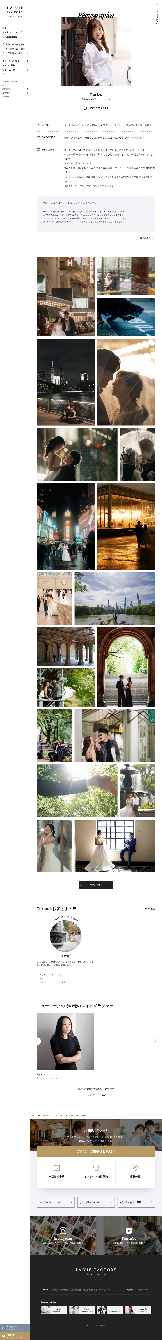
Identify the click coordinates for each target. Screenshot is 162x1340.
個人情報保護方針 (75, 1290)
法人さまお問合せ (90, 1290)
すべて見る (150, 909)
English (140, 1290)
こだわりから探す (14, 53)
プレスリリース (104, 1290)
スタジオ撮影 (8, 65)
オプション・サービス (11, 81)
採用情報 (63, 1290)
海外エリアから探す (15, 48)
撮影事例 (6, 89)
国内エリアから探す (15, 44)
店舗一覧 (6, 96)
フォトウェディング (12, 32)
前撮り (5, 27)
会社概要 (55, 1290)
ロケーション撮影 (11, 61)
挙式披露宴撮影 (10, 36)
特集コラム (7, 85)
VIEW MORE (96, 885)
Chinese (148, 1290)
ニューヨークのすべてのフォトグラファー (96, 1089)
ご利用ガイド (7, 93)
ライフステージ (10, 74)
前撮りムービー (10, 70)
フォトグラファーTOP (96, 1095)
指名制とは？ (149, 238)
